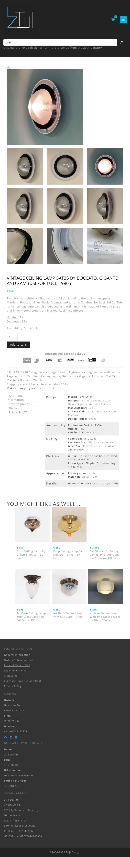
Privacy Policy (12, 686)
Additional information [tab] (15, 398)
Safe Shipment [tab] (19, 404)
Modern (73, 415)
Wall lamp (40, 380)
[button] (8, 67)
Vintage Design (56, 372)
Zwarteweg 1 (12, 804)
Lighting (75, 372)
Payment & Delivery (16, 670)
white (92, 473)
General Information (17, 654)
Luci (95, 376)
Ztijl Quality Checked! (101, 442)
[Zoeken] (122, 42)
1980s (92, 418)
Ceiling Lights (50, 376)
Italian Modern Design (102, 411)
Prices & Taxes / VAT (17, 665)
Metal (85, 476)
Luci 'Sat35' (108, 376)
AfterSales (10, 675)
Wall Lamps (112, 372)
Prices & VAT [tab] (18, 412)
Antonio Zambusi (27, 376)
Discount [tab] (15, 408)
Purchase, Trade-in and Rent (22, 681)
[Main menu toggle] (123, 19)
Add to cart (18, 344)
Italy (81, 428)
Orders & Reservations (18, 660)
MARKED (91, 432)
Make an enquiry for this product (30, 388)
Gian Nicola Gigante (76, 376)
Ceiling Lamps (92, 372)
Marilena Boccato (19, 380)
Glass (94, 476)
